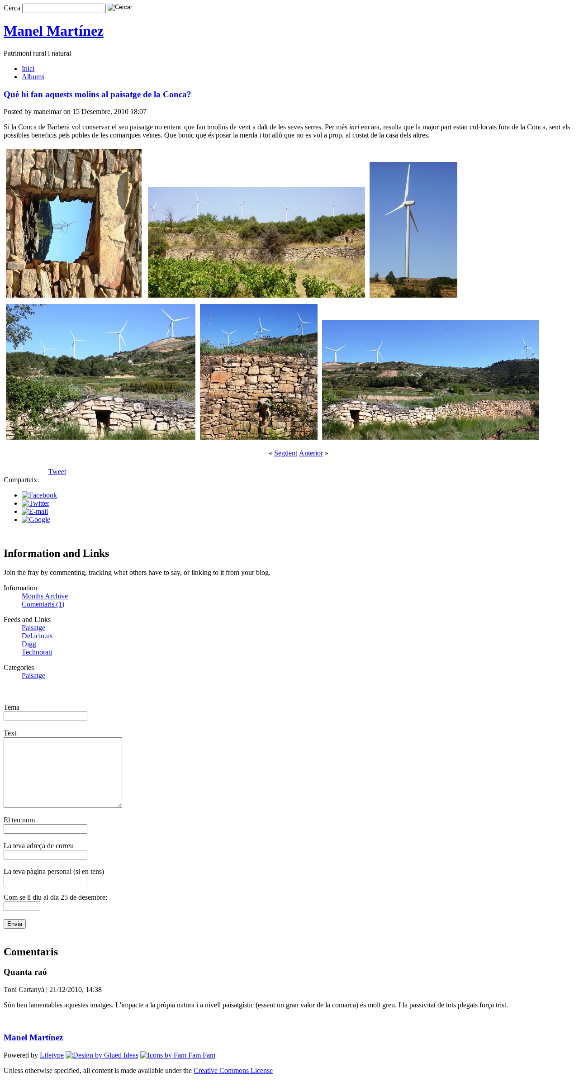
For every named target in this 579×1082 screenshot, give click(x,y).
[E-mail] (35, 511)
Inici (28, 68)
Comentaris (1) (43, 604)
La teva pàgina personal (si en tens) (54, 871)
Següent (285, 453)
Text (10, 733)
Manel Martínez (54, 31)
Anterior (311, 453)
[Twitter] (35, 503)
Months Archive (45, 596)
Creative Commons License (233, 1070)
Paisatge (33, 627)
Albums (33, 77)
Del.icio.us (37, 636)
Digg (29, 644)
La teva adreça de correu (39, 845)
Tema (11, 707)
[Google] (36, 519)
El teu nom (19, 820)
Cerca (12, 8)
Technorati (37, 652)
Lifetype (52, 1055)
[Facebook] (39, 495)
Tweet (57, 471)
